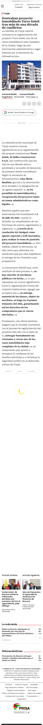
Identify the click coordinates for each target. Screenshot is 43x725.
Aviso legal (32, 690)
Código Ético (21, 699)
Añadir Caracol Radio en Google (21, 112)
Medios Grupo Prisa (21, 712)
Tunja (6, 13)
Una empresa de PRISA (21, 706)
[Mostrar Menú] (2, 6)
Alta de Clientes (32, 688)
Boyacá (9, 371)
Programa (18, 7)
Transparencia (32, 696)
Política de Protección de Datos (13, 693)
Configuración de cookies (14, 696)
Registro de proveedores (16, 690)
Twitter (29, 104)
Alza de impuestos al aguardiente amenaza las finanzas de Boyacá (31, 597)
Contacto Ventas (21, 685)
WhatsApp (39, 104)
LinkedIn (34, 104)
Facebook (24, 104)
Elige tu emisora (34, 7)
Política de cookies (34, 693)
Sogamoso (7, 97)
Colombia (31, 371)
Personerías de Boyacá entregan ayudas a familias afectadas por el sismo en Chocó (17, 658)
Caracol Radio (8, 6)
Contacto (8, 685)
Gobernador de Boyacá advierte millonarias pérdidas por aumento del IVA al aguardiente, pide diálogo (11, 599)
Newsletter (34, 685)
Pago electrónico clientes (14, 688)
